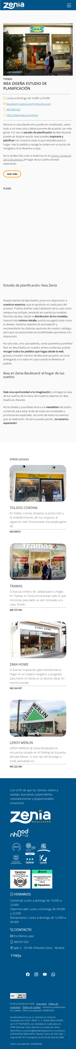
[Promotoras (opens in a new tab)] (19, 832)
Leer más (12, 174)
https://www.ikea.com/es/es (22, 115)
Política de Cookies (31, 1007)
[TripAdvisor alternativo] (42, 879)
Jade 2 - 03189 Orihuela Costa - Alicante (38, 948)
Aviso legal (41, 1003)
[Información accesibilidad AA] (18, 995)
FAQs (17, 955)
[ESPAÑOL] (13, 5)
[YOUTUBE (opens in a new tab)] (45, 974)
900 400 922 (13, 109)
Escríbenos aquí (23, 936)
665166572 (15, 531)
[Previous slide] (9, 49)
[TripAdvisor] (20, 879)
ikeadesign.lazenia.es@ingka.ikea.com (28, 104)
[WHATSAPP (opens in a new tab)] (53, 974)
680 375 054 (16, 609)
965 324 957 (16, 688)
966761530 (20, 942)
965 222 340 (16, 766)
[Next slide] (67, 49)
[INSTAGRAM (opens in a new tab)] (36, 974)
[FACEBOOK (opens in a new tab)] (28, 974)
